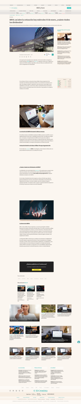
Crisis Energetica (46, 387)
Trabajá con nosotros (61, 397)
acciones (28, 148)
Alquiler (42, 5)
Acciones (49, 5)
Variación (64, 79)
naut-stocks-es (36, 278)
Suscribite (34, 397)
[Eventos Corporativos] (34, 394)
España (32, 278)
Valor (70, 79)
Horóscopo (57, 387)
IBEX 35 (35, 61)
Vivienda (35, 5)
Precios (40, 387)
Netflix (63, 5)
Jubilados (28, 5)
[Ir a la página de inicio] (14, 7)
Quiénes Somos (42, 397)
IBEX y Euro (18, 15)
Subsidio (52, 387)
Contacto (18, 397)
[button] (78, 342)
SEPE (36, 387)
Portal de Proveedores (51, 397)
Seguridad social (20, 5)
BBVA (28, 278)
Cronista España (12, 15)
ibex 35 (22, 15)
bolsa (45, 278)
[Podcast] (44, 394)
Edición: (68, 5)
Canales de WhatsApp (26, 397)
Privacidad (47, 399)
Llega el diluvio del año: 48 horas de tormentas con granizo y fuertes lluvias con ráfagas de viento (64, 47)
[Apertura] (28, 394)
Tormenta (11, 5)
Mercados (41, 278)
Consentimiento (53, 399)
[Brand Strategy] (39, 394)
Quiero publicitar (37, 269)
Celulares (27, 387)
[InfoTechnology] (51, 394)
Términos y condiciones (41, 399)
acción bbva (23, 278)
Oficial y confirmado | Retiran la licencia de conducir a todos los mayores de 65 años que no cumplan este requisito (64, 52)
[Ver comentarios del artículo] (30, 56)
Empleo (56, 5)
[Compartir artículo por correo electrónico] (28, 56)
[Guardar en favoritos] (53, 55)
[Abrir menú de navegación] (10, 7)
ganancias (37, 170)
